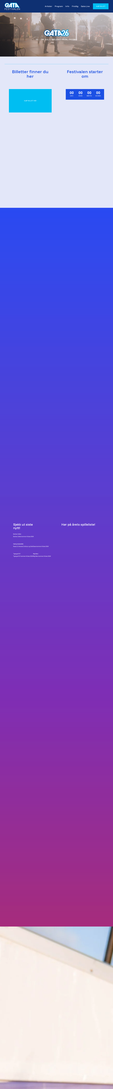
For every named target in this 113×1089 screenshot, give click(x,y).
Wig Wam (35, 553)
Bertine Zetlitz (17, 534)
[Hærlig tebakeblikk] (31, 541)
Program (59, 6)
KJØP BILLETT (100, 6)
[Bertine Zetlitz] (23, 531)
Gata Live (85, 6)
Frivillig (75, 6)
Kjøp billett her (30, 101)
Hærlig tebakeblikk (18, 544)
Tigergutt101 (17, 553)
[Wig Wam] (42, 551)
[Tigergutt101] (23, 551)
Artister (48, 6)
